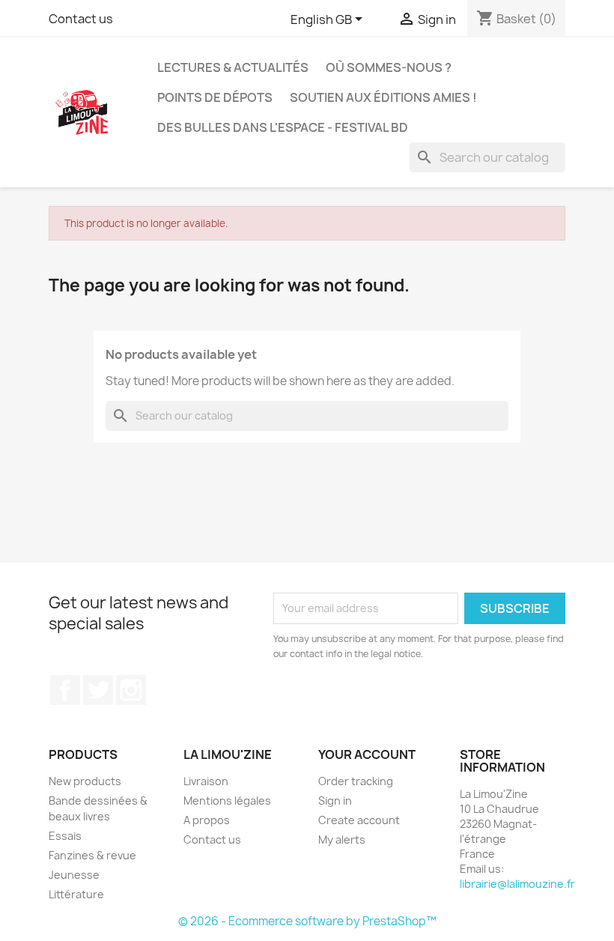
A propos (206, 820)
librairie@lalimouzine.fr (517, 884)
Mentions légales (227, 800)
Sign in (335, 800)
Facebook (65, 690)
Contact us (81, 18)
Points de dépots (215, 97)
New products (85, 781)
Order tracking (355, 781)
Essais (65, 836)
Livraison (205, 781)
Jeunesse (74, 875)
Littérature (76, 894)
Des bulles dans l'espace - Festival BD (282, 127)
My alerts (341, 839)
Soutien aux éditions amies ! (383, 97)
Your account (367, 754)
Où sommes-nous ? (389, 67)
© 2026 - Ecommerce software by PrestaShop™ (307, 921)
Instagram (131, 690)
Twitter (98, 690)
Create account (359, 820)
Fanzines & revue (92, 855)
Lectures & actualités (232, 67)
